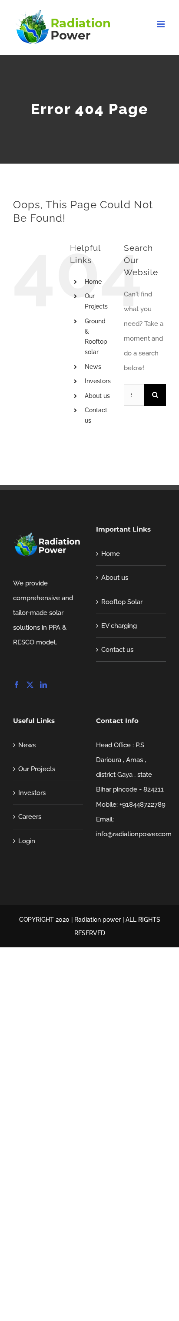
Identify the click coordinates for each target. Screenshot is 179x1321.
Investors (98, 381)
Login (26, 841)
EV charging (119, 626)
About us (97, 395)
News (93, 366)
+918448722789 (142, 804)
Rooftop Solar (122, 602)
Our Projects (36, 769)
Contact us (117, 650)
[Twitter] (30, 684)
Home (93, 281)
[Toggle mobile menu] (161, 24)
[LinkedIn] (43, 684)
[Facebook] (16, 684)
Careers (29, 817)
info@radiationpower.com (134, 834)
